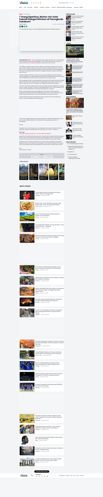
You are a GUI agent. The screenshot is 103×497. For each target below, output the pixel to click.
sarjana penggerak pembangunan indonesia (74, 157)
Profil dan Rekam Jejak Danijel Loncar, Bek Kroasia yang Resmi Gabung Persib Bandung (77, 34)
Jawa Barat (38, 346)
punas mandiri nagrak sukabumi (75, 143)
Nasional (37, 462)
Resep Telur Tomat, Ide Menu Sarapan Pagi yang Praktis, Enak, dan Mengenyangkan (48, 203)
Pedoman (82, 475)
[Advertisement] (14, 33)
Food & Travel (38, 206)
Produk (36, 270)
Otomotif (53, 7)
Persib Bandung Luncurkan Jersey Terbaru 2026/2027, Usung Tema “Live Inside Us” (48, 427)
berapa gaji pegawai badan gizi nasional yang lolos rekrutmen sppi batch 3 (75, 148)
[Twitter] (34, 3)
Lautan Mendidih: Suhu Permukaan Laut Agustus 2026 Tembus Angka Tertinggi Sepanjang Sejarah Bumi (49, 290)
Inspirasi (37, 238)
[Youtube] (38, 3)
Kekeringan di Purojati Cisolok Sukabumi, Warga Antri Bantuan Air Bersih (49, 278)
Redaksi (67, 475)
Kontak (77, 475)
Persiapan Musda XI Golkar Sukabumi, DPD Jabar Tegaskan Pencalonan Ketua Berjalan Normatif (48, 417)
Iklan (71, 475)
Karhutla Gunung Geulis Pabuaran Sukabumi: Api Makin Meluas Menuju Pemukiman (48, 299)
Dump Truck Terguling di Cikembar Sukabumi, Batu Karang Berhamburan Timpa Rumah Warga (48, 311)
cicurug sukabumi (72, 154)
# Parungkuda (40, 156)
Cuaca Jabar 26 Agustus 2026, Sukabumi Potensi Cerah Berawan (47, 214)
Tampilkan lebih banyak (41, 471)
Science (37, 217)
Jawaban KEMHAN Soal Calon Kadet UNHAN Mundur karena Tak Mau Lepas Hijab (48, 459)
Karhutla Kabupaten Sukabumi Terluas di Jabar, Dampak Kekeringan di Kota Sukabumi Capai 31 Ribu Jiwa (49, 342)
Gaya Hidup (29, 7)
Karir (74, 475)
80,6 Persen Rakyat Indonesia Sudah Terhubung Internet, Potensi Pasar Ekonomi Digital (49, 236)
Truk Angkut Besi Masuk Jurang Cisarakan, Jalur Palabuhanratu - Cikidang (49, 225)
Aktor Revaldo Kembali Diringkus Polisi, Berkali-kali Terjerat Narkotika (49, 438)
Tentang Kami (62, 475)
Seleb (36, 440)
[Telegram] (26, 26)
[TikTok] (40, 3)
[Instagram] (36, 3)
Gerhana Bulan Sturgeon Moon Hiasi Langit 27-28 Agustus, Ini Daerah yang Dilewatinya (49, 374)
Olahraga (42, 7)
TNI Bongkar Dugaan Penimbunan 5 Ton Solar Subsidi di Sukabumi (35, 133)
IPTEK (25, 7)
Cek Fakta (76, 7)
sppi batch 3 (71, 151)
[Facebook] (32, 3)
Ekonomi (47, 7)
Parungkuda (33, 63)
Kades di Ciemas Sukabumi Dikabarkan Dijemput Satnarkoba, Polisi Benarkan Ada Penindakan (77, 39)
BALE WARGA (69, 7)
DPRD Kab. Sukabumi (61, 7)
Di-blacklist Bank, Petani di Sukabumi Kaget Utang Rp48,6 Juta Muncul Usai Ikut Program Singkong (77, 29)
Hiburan (36, 7)
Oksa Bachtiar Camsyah (25, 149)
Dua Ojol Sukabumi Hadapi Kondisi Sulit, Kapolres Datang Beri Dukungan (77, 17)
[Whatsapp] (24, 26)
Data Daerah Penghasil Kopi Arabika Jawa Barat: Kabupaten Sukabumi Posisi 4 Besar (48, 267)
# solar (33, 156)
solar (28, 61)
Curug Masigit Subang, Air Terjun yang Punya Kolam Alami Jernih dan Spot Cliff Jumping (48, 352)
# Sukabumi (49, 156)
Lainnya (81, 7)
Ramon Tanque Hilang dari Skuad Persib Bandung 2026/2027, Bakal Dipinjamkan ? (47, 363)
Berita (20, 7)
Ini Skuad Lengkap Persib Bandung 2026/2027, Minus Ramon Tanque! (49, 385)
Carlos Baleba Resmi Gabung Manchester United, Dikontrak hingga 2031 (48, 193)
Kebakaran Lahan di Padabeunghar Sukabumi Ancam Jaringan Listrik (49, 448)
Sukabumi (58, 61)
